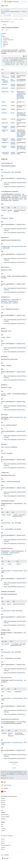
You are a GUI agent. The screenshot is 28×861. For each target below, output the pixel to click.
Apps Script (4, 5)
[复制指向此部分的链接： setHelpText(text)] (14, 548)
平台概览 (3, 798)
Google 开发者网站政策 (9, 774)
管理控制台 (3, 812)
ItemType (13, 119)
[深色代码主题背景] (24, 56)
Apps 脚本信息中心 (5, 814)
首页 (2, 19)
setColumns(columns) (5, 127)
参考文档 (21, 19)
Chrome (2, 841)
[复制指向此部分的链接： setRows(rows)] (12, 630)
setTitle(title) (4, 147)
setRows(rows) (5, 142)
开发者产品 (3, 800)
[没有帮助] (13, 22)
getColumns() (5, 88)
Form (23, 51)
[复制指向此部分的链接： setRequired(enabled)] (16, 591)
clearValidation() (5, 76)
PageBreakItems (21, 95)
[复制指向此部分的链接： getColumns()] (11, 267)
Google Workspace (8, 19)
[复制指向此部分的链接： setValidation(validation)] (20, 719)
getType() (4, 119)
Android (2, 839)
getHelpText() (5, 91)
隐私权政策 (6, 854)
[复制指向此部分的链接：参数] (4, 204)
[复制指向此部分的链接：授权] (4, 176)
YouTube (3, 830)
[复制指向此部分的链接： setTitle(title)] (13, 677)
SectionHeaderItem (18, 417)
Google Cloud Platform (5, 845)
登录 (25, 1)
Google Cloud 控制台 (5, 816)
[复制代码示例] (26, 56)
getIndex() (4, 105)
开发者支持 (3, 804)
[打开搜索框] (23, 1)
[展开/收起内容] (6, 33)
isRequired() (5, 122)
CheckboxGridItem (13, 76)
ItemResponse (13, 80)
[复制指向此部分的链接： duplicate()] (10, 237)
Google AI (3, 847)
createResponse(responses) (5, 81)
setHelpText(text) (5, 130)
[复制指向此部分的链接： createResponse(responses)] (20, 191)
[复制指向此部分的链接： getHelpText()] (12, 297)
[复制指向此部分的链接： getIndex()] (9, 356)
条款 (2, 854)
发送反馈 (4, 24)
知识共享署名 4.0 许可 (21, 771)
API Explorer (3, 818)
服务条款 (3, 806)
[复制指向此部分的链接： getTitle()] (10, 414)
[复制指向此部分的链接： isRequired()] (11, 472)
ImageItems (19, 94)
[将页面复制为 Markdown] (7, 30)
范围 (22, 178)
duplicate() (5, 84)
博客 (2, 824)
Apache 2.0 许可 (16, 773)
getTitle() (4, 112)
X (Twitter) (3, 828)
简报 (2, 826)
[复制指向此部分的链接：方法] (5, 69)
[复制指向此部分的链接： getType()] (9, 444)
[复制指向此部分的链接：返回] (4, 169)
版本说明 (3, 802)
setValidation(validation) (5, 153)
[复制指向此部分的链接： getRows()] (9, 385)
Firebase (3, 843)
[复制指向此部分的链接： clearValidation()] (14, 163)
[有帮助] (11, 22)
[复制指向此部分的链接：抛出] (4, 526)
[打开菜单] (2, 1)
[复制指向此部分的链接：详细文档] (8, 159)
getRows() (4, 109)
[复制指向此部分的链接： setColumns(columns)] (16, 501)
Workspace (15, 1)
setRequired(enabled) (5, 139)
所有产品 (3, 849)
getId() (3, 102)
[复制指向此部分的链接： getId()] (7, 328)
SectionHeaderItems (21, 136)
